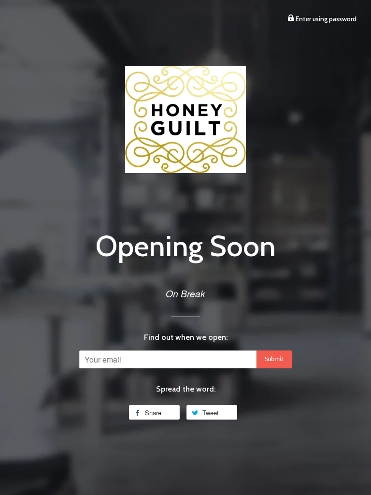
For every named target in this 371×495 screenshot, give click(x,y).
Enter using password (325, 19)
